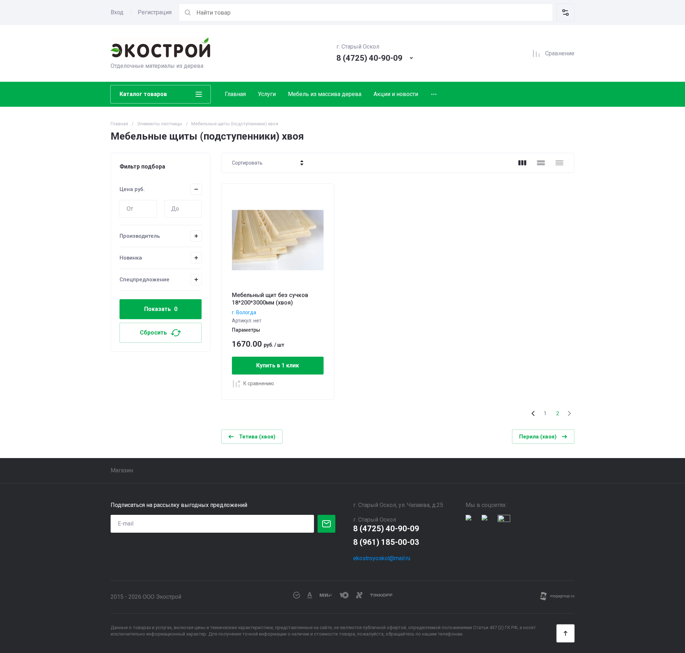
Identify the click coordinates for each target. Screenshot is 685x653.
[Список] (541, 162)
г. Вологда (244, 312)
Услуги (267, 94)
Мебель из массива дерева (324, 94)
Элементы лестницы (159, 123)
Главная (235, 94)
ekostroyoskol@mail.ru (381, 558)
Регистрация (155, 12)
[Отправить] (326, 524)
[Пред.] (533, 413)
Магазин (122, 470)
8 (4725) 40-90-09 (369, 58)
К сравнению (258, 383)
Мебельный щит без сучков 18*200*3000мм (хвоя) (270, 299)
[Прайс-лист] (559, 162)
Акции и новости (396, 94)
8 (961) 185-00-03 (386, 542)
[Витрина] (522, 162)
